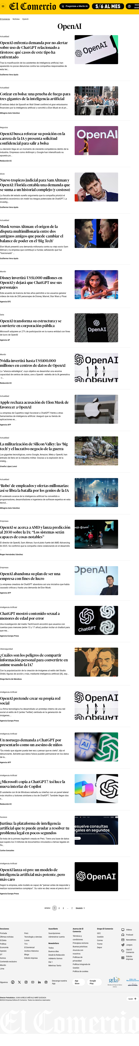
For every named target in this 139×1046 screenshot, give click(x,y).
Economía (4, 947)
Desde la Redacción (56, 955)
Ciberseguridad (6, 649)
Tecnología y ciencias (33, 937)
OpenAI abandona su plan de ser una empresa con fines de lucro (30, 576)
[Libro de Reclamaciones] (133, 982)
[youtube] (32, 982)
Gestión (100, 937)
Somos (3, 958)
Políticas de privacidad (77, 959)
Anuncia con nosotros (78, 952)
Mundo (3, 271)
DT (1, 954)
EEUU (2, 174)
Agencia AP (5, 340)
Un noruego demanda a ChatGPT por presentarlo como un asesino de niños (31, 742)
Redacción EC (6, 161)
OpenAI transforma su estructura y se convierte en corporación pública (30, 323)
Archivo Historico (31, 951)
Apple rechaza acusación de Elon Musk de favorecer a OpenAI (34, 404)
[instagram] (26, 982)
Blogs (26, 954)
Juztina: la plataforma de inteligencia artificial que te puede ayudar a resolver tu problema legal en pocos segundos (34, 827)
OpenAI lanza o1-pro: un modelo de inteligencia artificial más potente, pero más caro (32, 874)
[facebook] (12, 982)
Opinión (3, 951)
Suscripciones (54, 933)
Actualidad (4, 36)
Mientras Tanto (54, 965)
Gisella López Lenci (8, 466)
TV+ (26, 944)
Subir (130, 999)
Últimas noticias (6, 937)
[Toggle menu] (3, 6)
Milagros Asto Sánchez (10, 113)
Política (3, 944)
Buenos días (53, 951)
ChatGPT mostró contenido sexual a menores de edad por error (30, 615)
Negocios (4, 127)
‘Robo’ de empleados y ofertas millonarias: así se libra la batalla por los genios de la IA (34, 488)
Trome (99, 944)
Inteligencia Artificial (8, 607)
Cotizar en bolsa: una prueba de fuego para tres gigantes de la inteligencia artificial (35, 96)
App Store (77, 982)
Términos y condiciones (78, 938)
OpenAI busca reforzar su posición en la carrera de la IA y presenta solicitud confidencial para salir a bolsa (32, 138)
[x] (19, 982)
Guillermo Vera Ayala (9, 75)
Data (2, 315)
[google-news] (46, 982)
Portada (3, 933)
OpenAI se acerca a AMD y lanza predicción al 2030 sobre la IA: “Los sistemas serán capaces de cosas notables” (35, 531)
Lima (2, 969)
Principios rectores (80, 943)
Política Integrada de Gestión (81, 966)
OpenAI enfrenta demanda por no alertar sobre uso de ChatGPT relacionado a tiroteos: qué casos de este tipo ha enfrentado (34, 50)
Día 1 (50, 962)
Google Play (93, 982)
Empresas (4, 521)
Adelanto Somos (55, 958)
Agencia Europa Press (9, 636)
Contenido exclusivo (8, 961)
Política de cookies (80, 971)
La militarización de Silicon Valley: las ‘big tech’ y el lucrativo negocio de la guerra (34, 446)
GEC (99, 933)
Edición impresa (31, 958)
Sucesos (3, 817)
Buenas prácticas (80, 947)
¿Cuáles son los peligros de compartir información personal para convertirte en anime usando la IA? (34, 659)
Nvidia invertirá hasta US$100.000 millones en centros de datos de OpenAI (32, 363)
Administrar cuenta (56, 937)
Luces (26, 940)
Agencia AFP (5, 425)
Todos (51, 948)
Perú (26, 933)
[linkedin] (39, 982)
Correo (100, 940)
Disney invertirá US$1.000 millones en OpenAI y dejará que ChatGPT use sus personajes (31, 282)
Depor (99, 947)
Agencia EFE (5, 302)
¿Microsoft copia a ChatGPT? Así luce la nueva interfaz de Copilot (32, 784)
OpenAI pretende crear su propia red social (30, 700)
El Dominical (29, 947)
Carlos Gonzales (7, 850)
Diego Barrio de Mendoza (11, 679)
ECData (3, 940)
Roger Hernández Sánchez (11, 554)
